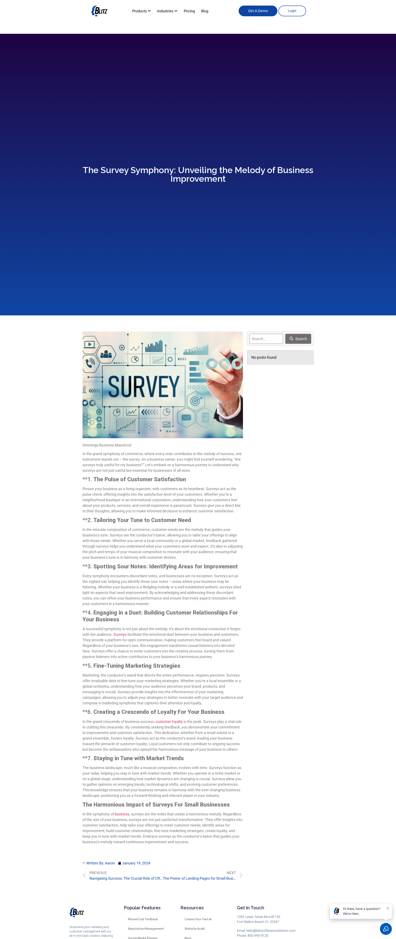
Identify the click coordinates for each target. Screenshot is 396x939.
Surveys (120, 634)
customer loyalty (169, 721)
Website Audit (195, 928)
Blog (204, 11)
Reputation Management (146, 928)
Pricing (189, 11)
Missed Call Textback (143, 919)
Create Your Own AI (198, 919)
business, (122, 814)
